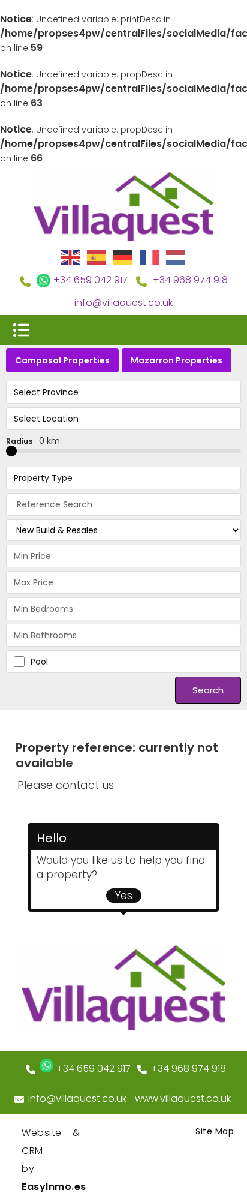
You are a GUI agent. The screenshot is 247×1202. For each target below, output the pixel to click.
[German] (123, 257)
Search (208, 690)
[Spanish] (97, 257)
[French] (150, 257)
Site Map (214, 1131)
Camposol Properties (62, 360)
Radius (33, 441)
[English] (71, 257)
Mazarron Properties (176, 360)
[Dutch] (176, 257)
